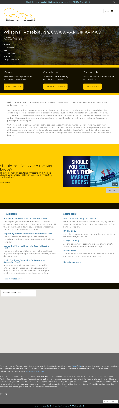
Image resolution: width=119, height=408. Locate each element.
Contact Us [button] (91, 87)
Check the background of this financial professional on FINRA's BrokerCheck (58, 2)
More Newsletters (12, 279)
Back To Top (109, 401)
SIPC (79, 366)
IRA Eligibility (69, 231)
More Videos (5, 182)
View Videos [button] (12, 87)
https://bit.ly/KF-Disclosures (35, 371)
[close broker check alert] (114, 2)
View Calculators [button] (54, 87)
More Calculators (72, 262)
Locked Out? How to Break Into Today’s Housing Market (26, 247)
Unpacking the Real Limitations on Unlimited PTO (27, 233)
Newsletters (10, 213)
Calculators (69, 213)
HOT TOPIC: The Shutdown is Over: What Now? (25, 218)
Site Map (3, 394)
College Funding (71, 241)
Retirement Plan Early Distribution (79, 218)
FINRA (74, 366)
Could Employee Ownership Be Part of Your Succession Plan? (24, 261)
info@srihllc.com (11, 59)
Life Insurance (69, 251)
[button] (108, 11)
